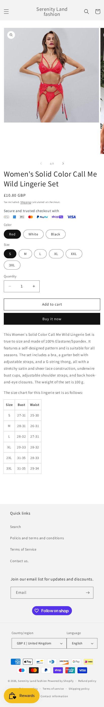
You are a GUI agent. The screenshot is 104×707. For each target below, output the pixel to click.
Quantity (10, 276)
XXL (74, 254)
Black (55, 234)
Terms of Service (23, 549)
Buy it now (52, 318)
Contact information (54, 696)
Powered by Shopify (61, 681)
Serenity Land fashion (32, 681)
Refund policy (87, 681)
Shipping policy (79, 688)
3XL (12, 265)
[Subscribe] (87, 593)
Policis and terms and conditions (37, 538)
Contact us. (19, 561)
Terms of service (53, 688)
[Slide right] (63, 163)
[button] (6, 11)
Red (12, 234)
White (33, 234)
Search (15, 526)
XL (56, 254)
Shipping (25, 202)
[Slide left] (40, 163)
